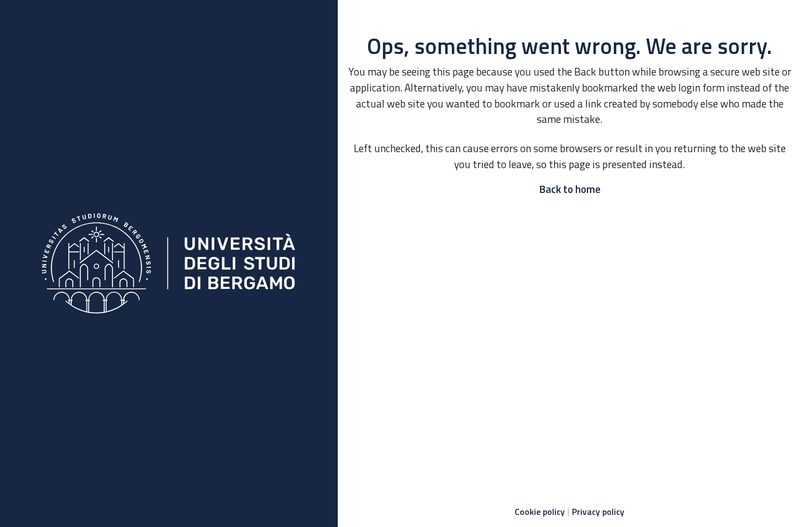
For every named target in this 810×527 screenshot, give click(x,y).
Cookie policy (540, 511)
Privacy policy (598, 511)
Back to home (570, 189)
